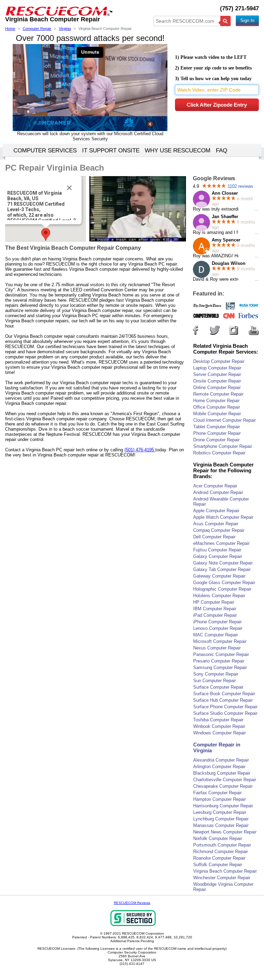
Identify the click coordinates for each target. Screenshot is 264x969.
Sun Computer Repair (214, 680)
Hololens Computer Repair (219, 595)
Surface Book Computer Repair (224, 693)
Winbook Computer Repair (219, 726)
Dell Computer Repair (214, 536)
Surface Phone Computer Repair (225, 706)
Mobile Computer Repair (217, 413)
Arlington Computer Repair (219, 766)
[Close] (69, 188)
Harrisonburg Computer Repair (223, 805)
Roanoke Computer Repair (219, 858)
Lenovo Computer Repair (217, 628)
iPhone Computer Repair (217, 621)
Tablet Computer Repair (216, 426)
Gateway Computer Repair (219, 576)
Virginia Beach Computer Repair (225, 871)
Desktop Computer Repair (218, 361)
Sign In (247, 20)
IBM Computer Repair (214, 608)
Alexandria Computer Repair (221, 760)
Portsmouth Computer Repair (222, 845)
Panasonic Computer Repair (221, 654)
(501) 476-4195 (139, 449)
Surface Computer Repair (218, 687)
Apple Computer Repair (216, 510)
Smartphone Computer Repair (222, 446)
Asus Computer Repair (215, 523)
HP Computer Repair (213, 602)
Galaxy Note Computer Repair (223, 563)
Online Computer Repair (217, 387)
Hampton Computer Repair (219, 799)
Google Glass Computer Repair (224, 582)
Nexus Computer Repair (217, 647)
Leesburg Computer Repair (219, 812)
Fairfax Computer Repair (217, 792)
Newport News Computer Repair (224, 832)
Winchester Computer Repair (221, 877)
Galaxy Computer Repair (217, 556)
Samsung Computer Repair (220, 667)
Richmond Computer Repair (220, 851)
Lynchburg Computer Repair (221, 818)
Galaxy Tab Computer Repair (222, 569)
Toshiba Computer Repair (218, 719)
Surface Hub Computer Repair (223, 700)
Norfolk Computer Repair (217, 838)
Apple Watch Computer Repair (223, 517)
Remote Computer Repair (218, 394)
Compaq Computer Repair (218, 530)
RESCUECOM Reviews (132, 903)
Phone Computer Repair (217, 433)
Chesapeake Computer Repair (223, 786)
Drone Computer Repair (216, 439)
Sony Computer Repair (215, 674)
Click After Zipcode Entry (217, 105)
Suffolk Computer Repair (217, 864)
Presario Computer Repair (218, 661)
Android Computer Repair (218, 492)
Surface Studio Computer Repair (225, 713)
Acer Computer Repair (215, 485)
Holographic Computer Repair (222, 589)
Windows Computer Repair (219, 732)
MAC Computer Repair (215, 634)
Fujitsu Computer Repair (217, 549)
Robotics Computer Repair (219, 452)
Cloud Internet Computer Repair (224, 420)
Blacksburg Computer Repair (221, 773)
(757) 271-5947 (239, 8)
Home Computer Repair (216, 400)
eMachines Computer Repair (221, 543)
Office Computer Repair (216, 407)
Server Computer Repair (217, 374)
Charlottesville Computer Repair (224, 779)
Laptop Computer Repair (217, 367)
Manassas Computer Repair (221, 825)
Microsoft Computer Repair (219, 641)
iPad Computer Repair (215, 615)
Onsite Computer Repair (217, 381)
